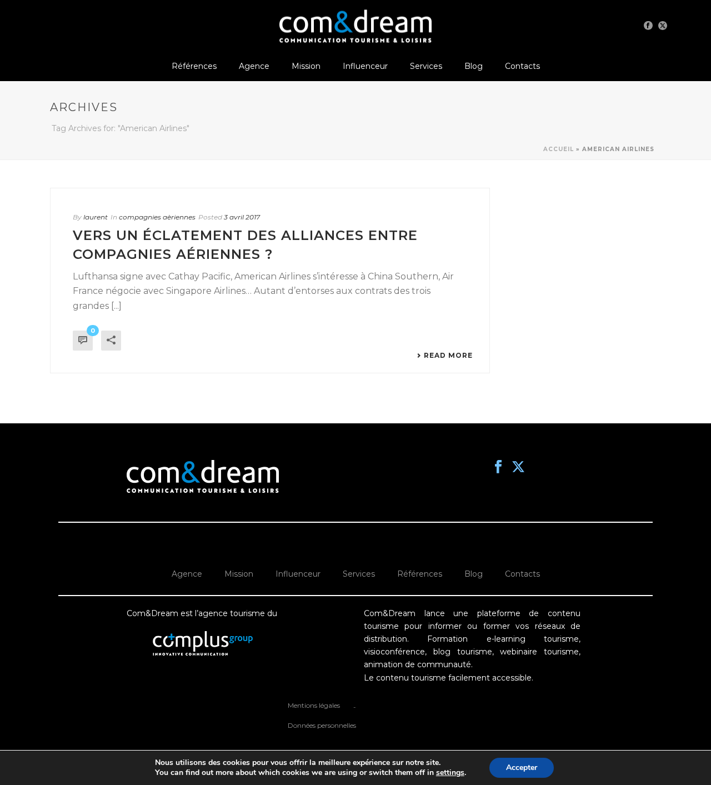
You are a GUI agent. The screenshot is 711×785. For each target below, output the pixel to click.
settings (450, 773)
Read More (448, 355)
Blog (473, 66)
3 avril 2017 (242, 217)
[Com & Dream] (355, 25)
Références (194, 66)
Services (426, 66)
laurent (95, 217)
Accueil (558, 149)
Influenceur (365, 66)
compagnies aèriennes (157, 217)
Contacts (522, 66)
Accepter (521, 767)
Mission (306, 66)
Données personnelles (322, 725)
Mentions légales (314, 705)
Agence (254, 66)
